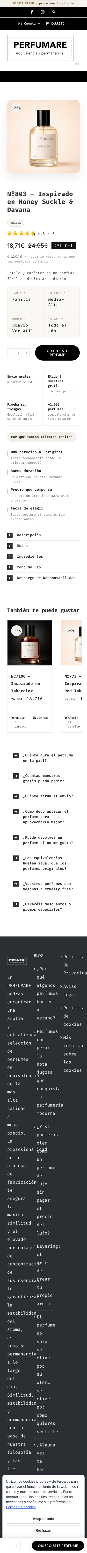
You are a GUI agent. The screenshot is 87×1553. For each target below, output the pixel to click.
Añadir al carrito (20, 722)
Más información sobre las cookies (70, 1054)
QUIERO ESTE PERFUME (57, 353)
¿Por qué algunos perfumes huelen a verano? (44, 993)
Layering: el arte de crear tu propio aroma (44, 1275)
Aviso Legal (70, 990)
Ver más (43, 718)
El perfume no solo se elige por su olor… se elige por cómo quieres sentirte (44, 1374)
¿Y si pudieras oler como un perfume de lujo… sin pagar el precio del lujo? (44, 1180)
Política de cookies (70, 1016)
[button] (43, 535)
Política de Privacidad (70, 965)
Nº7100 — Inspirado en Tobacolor (25, 683)
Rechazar (43, 1530)
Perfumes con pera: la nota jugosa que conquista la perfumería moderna (44, 1072)
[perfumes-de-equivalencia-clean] (43, 138)
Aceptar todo (43, 1519)
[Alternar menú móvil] (77, 63)
